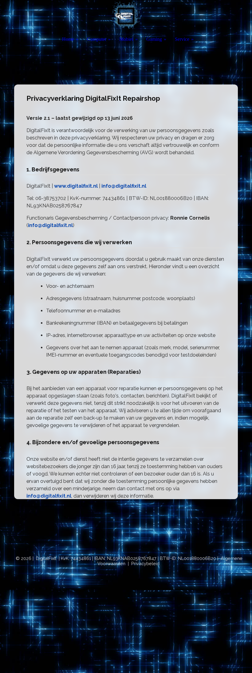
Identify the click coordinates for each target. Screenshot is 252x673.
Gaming (154, 39)
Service (182, 39)
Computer (96, 39)
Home (68, 39)
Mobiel (126, 39)
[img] (126, 16)
